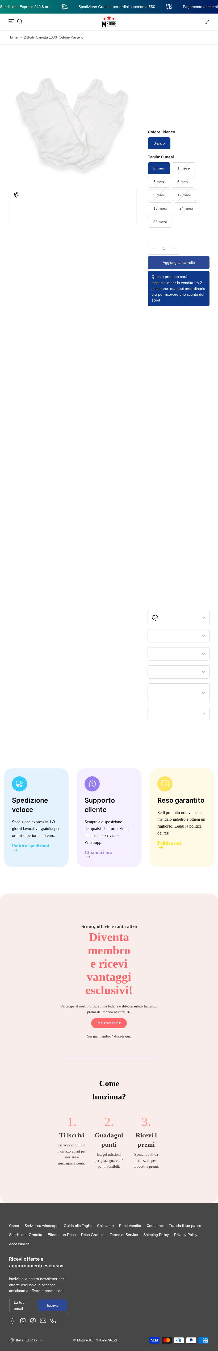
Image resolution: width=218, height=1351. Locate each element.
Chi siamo (105, 1225)
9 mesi (159, 195)
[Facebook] (13, 1321)
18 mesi (160, 208)
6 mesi (182, 182)
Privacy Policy (185, 1235)
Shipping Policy (156, 1235)
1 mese (183, 168)
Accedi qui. (122, 1036)
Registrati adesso (109, 1023)
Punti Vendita (130, 1225)
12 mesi (184, 195)
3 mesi (159, 182)
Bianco (159, 143)
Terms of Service (124, 1235)
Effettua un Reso (62, 1235)
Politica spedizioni (30, 845)
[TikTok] (33, 1321)
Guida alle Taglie (78, 1225)
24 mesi (186, 208)
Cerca (14, 1225)
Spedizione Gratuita (25, 1235)
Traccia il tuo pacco (185, 1225)
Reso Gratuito (92, 1235)
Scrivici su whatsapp (41, 1225)
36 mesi (160, 222)
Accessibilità (19, 1244)
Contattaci (155, 1225)
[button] (19, 21)
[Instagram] (23, 1321)
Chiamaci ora (98, 852)
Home (13, 37)
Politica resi (169, 843)
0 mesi (159, 168)
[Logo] (109, 21)
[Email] (43, 1321)
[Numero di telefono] (53, 1321)
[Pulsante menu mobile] (12, 21)
